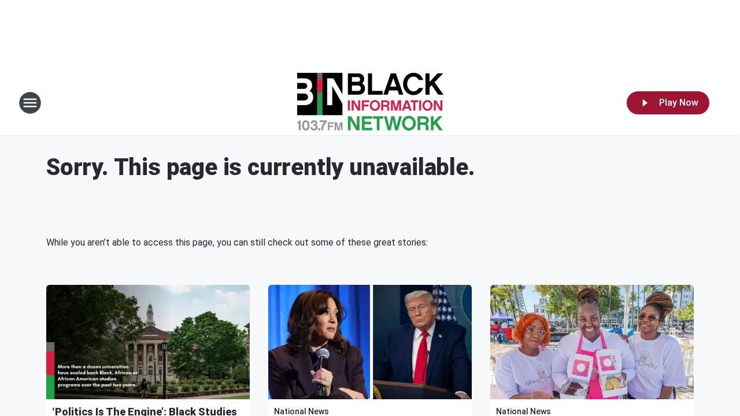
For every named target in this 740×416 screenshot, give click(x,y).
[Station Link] (370, 103)
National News (301, 411)
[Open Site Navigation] (30, 102)
